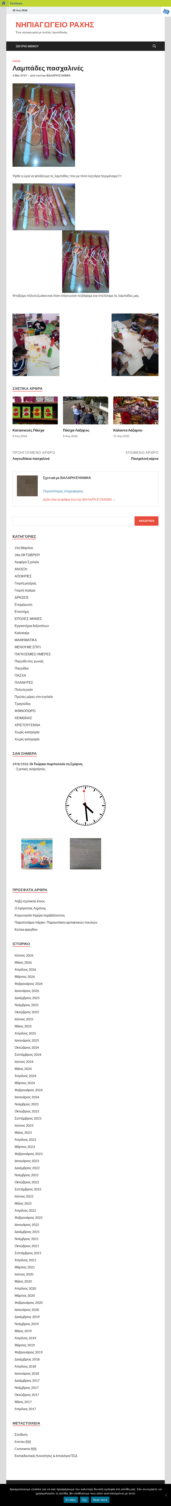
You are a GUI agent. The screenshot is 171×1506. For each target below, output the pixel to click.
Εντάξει (71, 1499)
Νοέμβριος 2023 (27, 1104)
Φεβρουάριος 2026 (29, 984)
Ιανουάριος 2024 (27, 1097)
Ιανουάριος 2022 (27, 1224)
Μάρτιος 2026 (25, 976)
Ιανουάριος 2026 (27, 991)
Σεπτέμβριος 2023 (28, 1118)
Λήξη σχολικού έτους (30, 901)
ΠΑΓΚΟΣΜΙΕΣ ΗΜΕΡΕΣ (33, 654)
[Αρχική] (4, 3)
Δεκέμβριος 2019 (27, 1317)
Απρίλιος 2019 (25, 1338)
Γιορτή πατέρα (25, 590)
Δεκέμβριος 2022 (27, 1168)
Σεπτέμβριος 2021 (28, 1253)
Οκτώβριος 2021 (27, 1246)
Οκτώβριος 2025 (27, 1012)
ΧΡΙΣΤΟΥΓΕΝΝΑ (27, 725)
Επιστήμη (22, 611)
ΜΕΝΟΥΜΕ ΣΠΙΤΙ (28, 647)
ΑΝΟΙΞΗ (21, 569)
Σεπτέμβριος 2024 (28, 1054)
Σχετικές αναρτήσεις (30, 769)
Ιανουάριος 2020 (27, 1310)
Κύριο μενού (28, 46)
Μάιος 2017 (23, 1402)
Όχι (84, 1499)
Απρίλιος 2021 (25, 1260)
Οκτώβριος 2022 (27, 1182)
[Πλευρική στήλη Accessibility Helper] (166, 12)
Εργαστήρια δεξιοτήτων (32, 626)
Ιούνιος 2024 (24, 1061)
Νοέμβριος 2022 (27, 1175)
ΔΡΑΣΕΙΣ (22, 597)
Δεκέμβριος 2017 (27, 1380)
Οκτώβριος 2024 (27, 1047)
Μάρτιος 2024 (25, 1083)
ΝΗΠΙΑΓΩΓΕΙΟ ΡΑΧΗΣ (55, 24)
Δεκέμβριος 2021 (27, 1232)
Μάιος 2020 (23, 1281)
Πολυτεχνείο (24, 689)
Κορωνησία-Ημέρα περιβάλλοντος (40, 915)
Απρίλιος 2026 (25, 969)
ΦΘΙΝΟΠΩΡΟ (25, 711)
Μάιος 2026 (23, 962)
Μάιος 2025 (23, 1026)
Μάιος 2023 (23, 1132)
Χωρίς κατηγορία (27, 732)
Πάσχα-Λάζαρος (76, 430)
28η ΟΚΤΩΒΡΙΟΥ (27, 555)
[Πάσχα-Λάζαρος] (85, 412)
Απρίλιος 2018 (25, 1366)
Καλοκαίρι (22, 633)
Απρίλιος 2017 (25, 1409)
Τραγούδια (22, 704)
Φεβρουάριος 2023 (29, 1154)
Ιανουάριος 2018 (27, 1373)
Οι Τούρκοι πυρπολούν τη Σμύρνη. (56, 764)
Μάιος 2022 (23, 1203)
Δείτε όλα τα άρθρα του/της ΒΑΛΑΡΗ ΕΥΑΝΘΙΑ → (79, 499)
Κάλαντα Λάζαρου (127, 430)
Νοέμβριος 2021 (27, 1239)
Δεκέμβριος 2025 (27, 998)
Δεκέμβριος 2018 (27, 1359)
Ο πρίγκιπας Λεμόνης (30, 908)
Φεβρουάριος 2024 (29, 1090)
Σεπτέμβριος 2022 (28, 1189)
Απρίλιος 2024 (25, 1076)
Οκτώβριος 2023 (27, 1111)
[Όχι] (166, 1495)
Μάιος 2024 (23, 1069)
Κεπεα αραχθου (26, 929)
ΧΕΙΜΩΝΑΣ (23, 718)
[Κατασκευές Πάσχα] (35, 412)
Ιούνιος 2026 (24, 955)
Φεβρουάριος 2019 (29, 1352)
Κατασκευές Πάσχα (28, 430)
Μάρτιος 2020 (25, 1295)
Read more (100, 1499)
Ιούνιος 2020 (24, 1274)
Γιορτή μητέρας (25, 583)
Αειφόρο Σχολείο (27, 562)
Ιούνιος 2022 (24, 1196)
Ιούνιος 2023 (24, 1125)
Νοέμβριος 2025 (27, 1005)
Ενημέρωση (23, 604)
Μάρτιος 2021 (25, 1267)
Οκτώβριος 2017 (27, 1395)
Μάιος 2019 (23, 1331)
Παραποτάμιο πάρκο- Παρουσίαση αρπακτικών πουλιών (56, 922)
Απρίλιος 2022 (25, 1210)
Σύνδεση (16, 3)
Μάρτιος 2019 (25, 1345)
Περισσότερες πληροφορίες (63, 491)
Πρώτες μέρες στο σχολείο (34, 696)
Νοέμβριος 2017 (27, 1387)
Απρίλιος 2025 (25, 1033)
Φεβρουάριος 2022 (29, 1217)
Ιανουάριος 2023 (27, 1161)
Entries (23, 1441)
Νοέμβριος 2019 (27, 1324)
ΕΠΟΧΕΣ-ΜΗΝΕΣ (28, 619)
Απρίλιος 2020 (25, 1288)
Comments (25, 1449)
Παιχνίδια (22, 668)
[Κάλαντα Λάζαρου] (135, 412)
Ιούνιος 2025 (24, 1019)
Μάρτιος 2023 (25, 1147)
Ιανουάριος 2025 (27, 1040)
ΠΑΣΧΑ (16, 61)
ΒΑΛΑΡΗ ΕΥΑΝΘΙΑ (58, 75)
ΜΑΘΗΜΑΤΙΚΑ (26, 640)
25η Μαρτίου (24, 548)
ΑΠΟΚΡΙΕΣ (23, 576)
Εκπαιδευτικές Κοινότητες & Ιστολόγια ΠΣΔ (46, 1456)
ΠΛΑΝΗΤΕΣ (24, 682)
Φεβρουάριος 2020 (29, 1302)
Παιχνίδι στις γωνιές (29, 661)
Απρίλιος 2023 (25, 1139)
